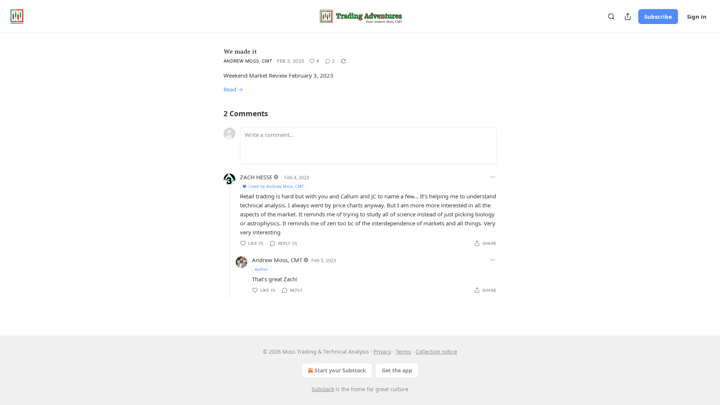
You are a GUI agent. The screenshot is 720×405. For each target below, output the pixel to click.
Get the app (397, 370)
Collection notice (436, 351)
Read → (233, 89)
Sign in (696, 16)
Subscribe (658, 16)
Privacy (382, 351)
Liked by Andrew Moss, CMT (276, 186)
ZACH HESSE (256, 177)
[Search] (611, 16)
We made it (240, 51)
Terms (403, 351)
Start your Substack (340, 370)
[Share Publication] (627, 16)
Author (261, 269)
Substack (323, 389)
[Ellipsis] (493, 177)
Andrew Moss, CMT (248, 61)
